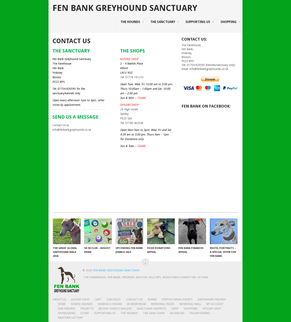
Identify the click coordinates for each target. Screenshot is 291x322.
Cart (98, 299)
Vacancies (177, 313)
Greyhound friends (212, 299)
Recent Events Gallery (115, 308)
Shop (175, 308)
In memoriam (136, 304)
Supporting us (105, 313)
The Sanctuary (162, 22)
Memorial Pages (162, 304)
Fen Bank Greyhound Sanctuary (124, 8)
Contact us (134, 299)
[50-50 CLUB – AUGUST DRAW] (98, 231)
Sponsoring (66, 313)
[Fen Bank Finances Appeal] (192, 231)
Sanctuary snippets (151, 308)
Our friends (66, 308)
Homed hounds (82, 304)
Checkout (114, 299)
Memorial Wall (190, 304)
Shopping (229, 22)
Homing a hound (110, 304)
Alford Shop (80, 299)
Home (62, 304)
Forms (152, 299)
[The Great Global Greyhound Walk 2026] (67, 231)
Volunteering (199, 313)
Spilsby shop (212, 308)
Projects (86, 308)
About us (59, 299)
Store (84, 313)
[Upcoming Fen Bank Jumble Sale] (129, 231)
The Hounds (130, 22)
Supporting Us (197, 22)
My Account (215, 304)
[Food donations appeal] (161, 231)
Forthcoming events (177, 299)
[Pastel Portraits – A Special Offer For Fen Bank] (224, 231)
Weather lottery (70, 317)
